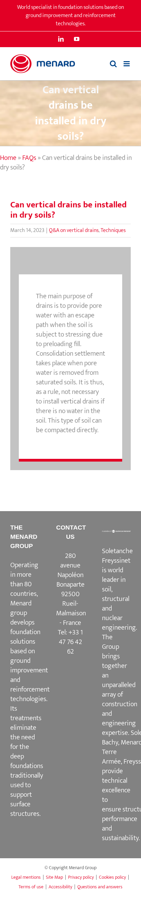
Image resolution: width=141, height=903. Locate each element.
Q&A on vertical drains (74, 230)
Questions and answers (100, 887)
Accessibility (60, 887)
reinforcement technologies (30, 694)
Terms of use (30, 887)
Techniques (113, 230)
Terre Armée (111, 756)
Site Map (54, 877)
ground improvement (29, 665)
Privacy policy (81, 877)
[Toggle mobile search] (113, 63)
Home (8, 158)
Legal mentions (26, 877)
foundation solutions (25, 636)
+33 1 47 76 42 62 (71, 642)
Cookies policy (112, 877)
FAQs (29, 158)
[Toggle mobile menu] (127, 63)
